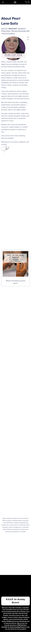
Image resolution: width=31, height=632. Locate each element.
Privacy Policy (5, 31)
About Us (4, 28)
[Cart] (29, 2)
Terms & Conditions (8, 33)
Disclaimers (21, 28)
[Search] (26, 2)
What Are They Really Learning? (15, 281)
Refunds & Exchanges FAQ (20, 31)
